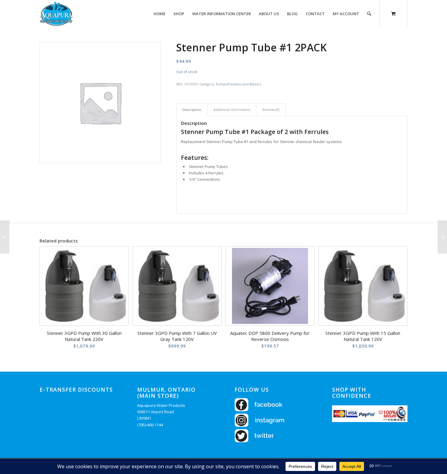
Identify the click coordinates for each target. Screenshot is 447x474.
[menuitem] (159, 13)
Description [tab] (191, 109)
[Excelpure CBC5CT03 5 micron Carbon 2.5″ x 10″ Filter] (4, 237)
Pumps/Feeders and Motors (238, 84)
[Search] (369, 13)
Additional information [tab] (231, 109)
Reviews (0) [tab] (270, 109)
